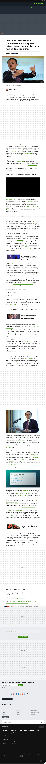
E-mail (20, 53)
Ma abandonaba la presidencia (17, 263)
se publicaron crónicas (23, 459)
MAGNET (28, 3)
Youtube (42, 4)
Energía (18, 710)
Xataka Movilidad (34, 710)
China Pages (20, 240)
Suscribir (21, 685)
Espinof (21, 733)
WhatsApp (34, 4)
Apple (4, 712)
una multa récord (21, 440)
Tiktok (36, 4)
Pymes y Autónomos (13, 746)
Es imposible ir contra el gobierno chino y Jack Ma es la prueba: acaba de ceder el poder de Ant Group (30, 317)
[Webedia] (43, 1)
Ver (23, 636)
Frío (27, 32)
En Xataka (22, 254)
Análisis (18, 708)
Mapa (30, 32)
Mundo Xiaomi (5, 739)
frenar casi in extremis (26, 341)
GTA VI (13, 32)
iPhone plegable (24, 677)
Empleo (18, 714)
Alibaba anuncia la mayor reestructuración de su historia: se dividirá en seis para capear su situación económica (29, 527)
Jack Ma (11, 94)
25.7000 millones (19, 161)
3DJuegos (13, 732)
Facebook (15, 53)
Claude (35, 677)
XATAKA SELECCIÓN (12, 3)
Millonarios (36, 606)
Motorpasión (39, 732)
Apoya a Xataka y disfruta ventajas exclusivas (21, 698)
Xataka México (5, 753)
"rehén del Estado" (12, 464)
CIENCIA (18, 3)
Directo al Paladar (31, 732)
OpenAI (19, 32)
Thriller (34, 32)
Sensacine (21, 732)
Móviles (4, 710)
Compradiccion (5, 746)
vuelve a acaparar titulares (15, 510)
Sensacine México (23, 753)
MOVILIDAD (23, 3)
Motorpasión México (39, 754)
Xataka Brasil (5, 755)
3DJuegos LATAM (14, 753)
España (11, 461)
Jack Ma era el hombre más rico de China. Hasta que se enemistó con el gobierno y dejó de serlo (29, 258)
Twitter (44, 4)
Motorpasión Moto (40, 733)
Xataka (4, 732)
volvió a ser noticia (32, 165)
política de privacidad (17, 687)
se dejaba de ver (18, 503)
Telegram (38, 4)
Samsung (19, 712)
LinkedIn (25, 694)
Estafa (23, 32)
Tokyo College (31, 201)
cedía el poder (25, 490)
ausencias (31, 95)
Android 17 (30, 677)
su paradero (35, 457)
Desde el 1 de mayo (10, 199)
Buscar (42, 722)
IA (16, 32)
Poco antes (19, 362)
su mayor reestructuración (28, 507)
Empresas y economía (20, 606)
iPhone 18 (9, 32)
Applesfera (4, 735)
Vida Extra (13, 733)
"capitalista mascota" (15, 304)
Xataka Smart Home (5, 737)
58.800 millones (29, 358)
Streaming (5, 708)
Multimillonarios (29, 606)
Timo (37, 32)
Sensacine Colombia (21, 756)
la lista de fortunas (28, 153)
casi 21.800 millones (27, 246)
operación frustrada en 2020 (21, 493)
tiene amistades (10, 515)
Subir (40, 726)
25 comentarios (10, 53)
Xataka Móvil (5, 733)
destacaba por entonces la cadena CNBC (23, 284)
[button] (13, 89)
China (5, 32)
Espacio (32, 708)
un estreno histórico (29, 248)
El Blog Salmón (13, 743)
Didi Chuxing (18, 445)
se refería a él (22, 155)
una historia (34, 221)
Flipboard (18, 53)
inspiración (15, 151)
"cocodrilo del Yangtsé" (29, 149)
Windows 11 (33, 714)
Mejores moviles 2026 (16, 677)
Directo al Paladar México (31, 754)
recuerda (23, 495)
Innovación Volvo (25, 14)
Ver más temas (6, 717)
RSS (20, 694)
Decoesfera (5, 745)
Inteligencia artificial (35, 712)
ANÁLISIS (5, 3)
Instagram (40, 4)
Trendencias (5, 743)
